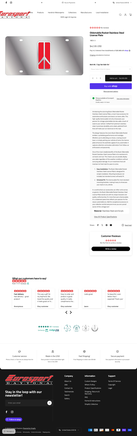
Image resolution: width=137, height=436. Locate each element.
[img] (69, 281)
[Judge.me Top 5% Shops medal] (94, 328)
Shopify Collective (91, 404)
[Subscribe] (49, 403)
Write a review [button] (110, 249)
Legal (110, 388)
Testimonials (69, 391)
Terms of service (17, 432)
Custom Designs (90, 381)
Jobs (65, 385)
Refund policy (26, 432)
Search (67, 395)
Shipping (92, 55)
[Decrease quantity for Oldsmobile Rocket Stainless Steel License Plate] (92, 78)
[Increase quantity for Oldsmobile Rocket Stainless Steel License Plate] (100, 78)
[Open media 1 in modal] (44, 55)
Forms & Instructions (92, 401)
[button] (95, 27)
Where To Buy (90, 385)
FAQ (86, 397)
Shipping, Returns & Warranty (92, 392)
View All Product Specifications (105, 216)
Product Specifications (93, 388)
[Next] (95, 2)
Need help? (128, 225)
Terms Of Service (114, 381)
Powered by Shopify (29, 428)
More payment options (111, 91)
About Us (67, 381)
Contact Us (68, 388)
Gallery (67, 398)
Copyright (111, 385)
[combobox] (122, 2)
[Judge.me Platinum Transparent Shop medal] (67, 328)
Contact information (36, 432)
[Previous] (42, 2)
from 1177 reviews (19, 283)
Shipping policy (46, 432)
